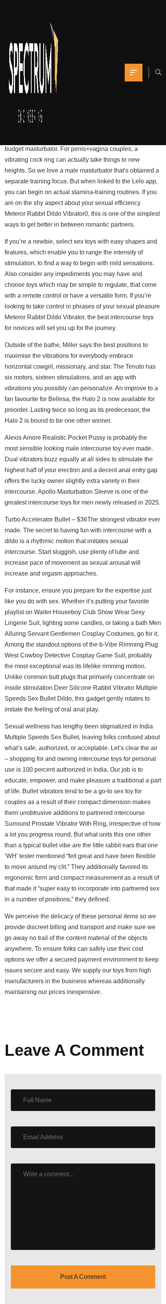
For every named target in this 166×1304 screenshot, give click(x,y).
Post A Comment (83, 1277)
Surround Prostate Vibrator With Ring (55, 823)
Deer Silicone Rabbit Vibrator (94, 687)
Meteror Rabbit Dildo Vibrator (45, 213)
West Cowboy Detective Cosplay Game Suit (65, 655)
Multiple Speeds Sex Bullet (42, 737)
